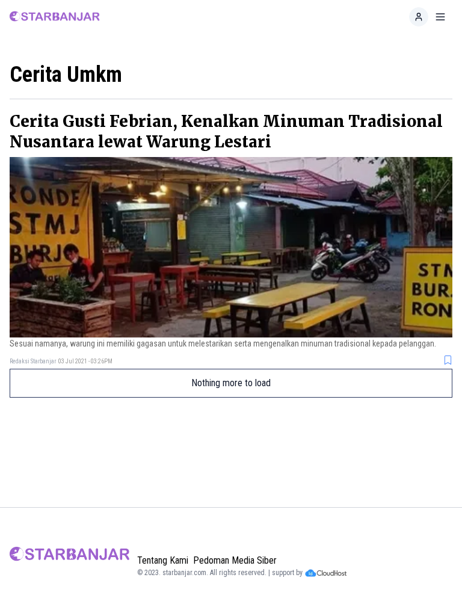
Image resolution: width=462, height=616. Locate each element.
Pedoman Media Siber (235, 560)
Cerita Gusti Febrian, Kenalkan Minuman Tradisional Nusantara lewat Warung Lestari (226, 131)
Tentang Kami (162, 560)
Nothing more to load (231, 383)
